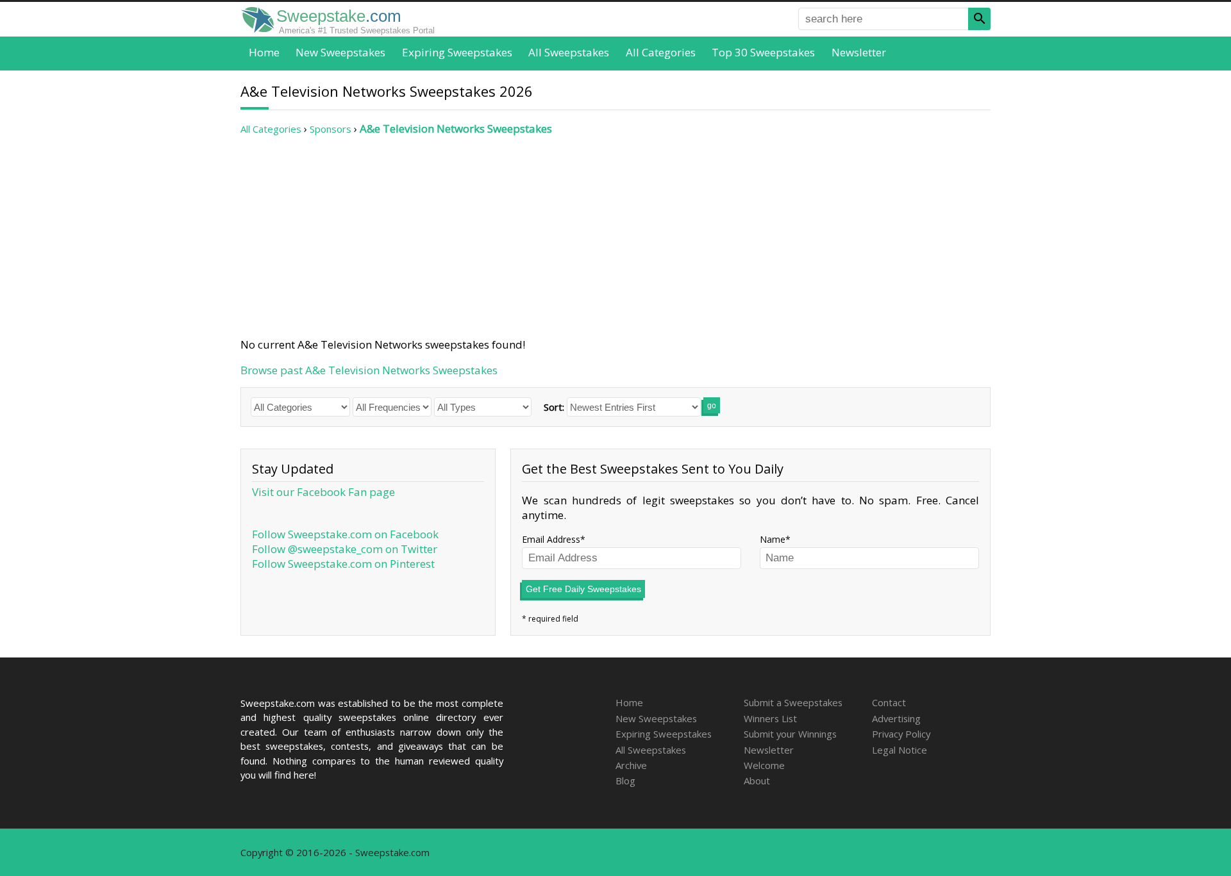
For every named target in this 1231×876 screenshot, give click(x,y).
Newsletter (859, 52)
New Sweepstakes (340, 52)
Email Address (551, 539)
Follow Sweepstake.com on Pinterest (343, 563)
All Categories (661, 52)
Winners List (770, 718)
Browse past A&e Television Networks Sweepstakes (369, 370)
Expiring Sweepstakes (457, 52)
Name (772, 539)
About (757, 780)
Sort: (554, 407)
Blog (625, 780)
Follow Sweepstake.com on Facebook (345, 534)
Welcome (764, 765)
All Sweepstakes (568, 52)
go (711, 405)
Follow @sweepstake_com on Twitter (344, 548)
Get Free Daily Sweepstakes (583, 589)
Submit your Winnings (790, 733)
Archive (631, 765)
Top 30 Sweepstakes (763, 52)
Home (264, 52)
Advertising (896, 718)
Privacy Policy (901, 733)
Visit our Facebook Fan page (323, 491)
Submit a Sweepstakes (793, 702)
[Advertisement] (615, 236)
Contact (889, 702)
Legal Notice (899, 749)
